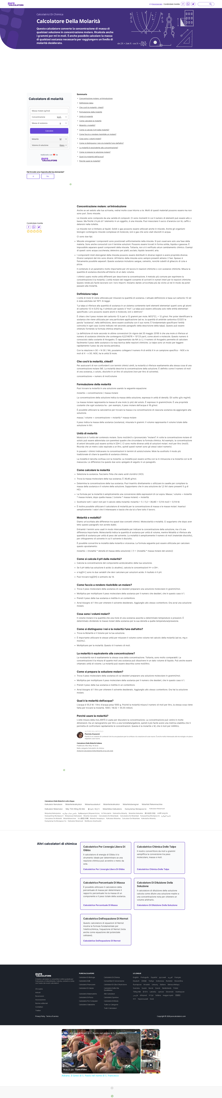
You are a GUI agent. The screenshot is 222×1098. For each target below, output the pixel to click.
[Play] (150, 1054)
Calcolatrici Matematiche (88, 994)
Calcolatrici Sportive (111, 997)
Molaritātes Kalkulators (112, 809)
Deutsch (136, 981)
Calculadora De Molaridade (108, 816)
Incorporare (157, 4)
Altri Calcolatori (109, 994)
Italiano (163, 984)
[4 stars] (37, 231)
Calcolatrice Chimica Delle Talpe (153, 869)
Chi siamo (39, 989)
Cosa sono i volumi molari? (90, 139)
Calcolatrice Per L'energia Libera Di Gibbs (104, 869)
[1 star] (28, 231)
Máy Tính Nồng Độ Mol (75, 809)
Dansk (157, 988)
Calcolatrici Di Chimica (50, 14)
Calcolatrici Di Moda (111, 1001)
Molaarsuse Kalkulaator (73, 816)
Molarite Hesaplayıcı (97, 818)
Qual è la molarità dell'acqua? (91, 156)
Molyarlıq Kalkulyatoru (53, 813)
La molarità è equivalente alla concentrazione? (98, 148)
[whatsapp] (188, 4)
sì (33, 176)
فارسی (135, 995)
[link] (65, 1033)
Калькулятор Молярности (150, 816)
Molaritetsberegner (131, 804)
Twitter (38, 1010)
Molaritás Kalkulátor (136, 813)
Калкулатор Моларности (135, 809)
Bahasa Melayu (173, 984)
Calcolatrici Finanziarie (87, 984)
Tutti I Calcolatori (110, 1008)
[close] (112, 1088)
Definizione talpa (86, 103)
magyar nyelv (168, 995)
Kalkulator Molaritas (113, 818)
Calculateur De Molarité (53, 818)
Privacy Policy (40, 1016)
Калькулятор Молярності (54, 816)
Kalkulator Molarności (54, 809)
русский (162, 977)
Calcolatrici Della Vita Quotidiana (111, 989)
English (136, 977)
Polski (175, 988)
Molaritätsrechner (69, 818)
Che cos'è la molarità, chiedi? (91, 107)
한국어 (145, 992)
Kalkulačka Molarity (120, 813)
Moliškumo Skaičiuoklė (93, 821)
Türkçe (151, 981)
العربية (170, 977)
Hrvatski (147, 984)
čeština (158, 995)
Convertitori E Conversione (114, 981)
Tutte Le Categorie (111, 1004)
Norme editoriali (41, 1003)
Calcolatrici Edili (84, 981)
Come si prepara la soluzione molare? (94, 152)
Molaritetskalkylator (73, 804)
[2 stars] (31, 231)
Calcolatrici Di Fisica (86, 997)
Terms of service (52, 1016)
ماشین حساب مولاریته (69, 813)
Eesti (152, 999)
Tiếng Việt (137, 992)
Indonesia (160, 981)
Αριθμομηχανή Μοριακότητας (89, 813)
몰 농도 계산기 (94, 809)
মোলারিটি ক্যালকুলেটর (162, 813)
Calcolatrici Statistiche (87, 1004)
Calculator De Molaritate (131, 818)
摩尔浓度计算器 (150, 813)
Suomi (144, 988)
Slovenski (169, 992)
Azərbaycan (179, 992)
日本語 (143, 981)
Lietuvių (155, 984)
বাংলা (134, 999)
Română (169, 981)
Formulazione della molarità (90, 112)
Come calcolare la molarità (90, 121)
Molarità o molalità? (87, 125)
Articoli (37, 992)
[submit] (210, 4)
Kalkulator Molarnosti (157, 809)
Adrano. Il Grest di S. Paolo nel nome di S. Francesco (98, 1033)
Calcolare (49, 131)
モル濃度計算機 (83, 818)
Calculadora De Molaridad (129, 816)
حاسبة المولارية (166, 816)
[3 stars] (34, 231)
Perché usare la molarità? (89, 161)
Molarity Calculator (90, 816)
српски (161, 992)
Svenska (136, 988)
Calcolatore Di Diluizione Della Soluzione (157, 905)
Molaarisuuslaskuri (92, 804)
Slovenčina (178, 981)
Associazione (40, 1000)
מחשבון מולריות (106, 813)
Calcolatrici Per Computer (88, 1001)
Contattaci (39, 1007)
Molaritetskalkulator (111, 804)
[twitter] (193, 4)
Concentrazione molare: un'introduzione (96, 98)
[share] (135, 1032)
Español (154, 977)
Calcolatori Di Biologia (87, 977)
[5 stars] (40, 231)
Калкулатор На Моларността (55, 821)
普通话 (177, 995)
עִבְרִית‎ (151, 995)
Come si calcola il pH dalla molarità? (94, 130)
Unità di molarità (86, 116)
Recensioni (39, 996)
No (48, 176)
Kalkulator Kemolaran (53, 804)
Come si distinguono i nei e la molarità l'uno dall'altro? (101, 143)
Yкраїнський (143, 999)
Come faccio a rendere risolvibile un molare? (97, 134)
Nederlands (166, 988)
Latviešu (153, 992)
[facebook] (183, 4)
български (137, 984)
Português (145, 977)
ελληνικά (143, 995)
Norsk (151, 988)
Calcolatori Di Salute (86, 988)
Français (178, 977)
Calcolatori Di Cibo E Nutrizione (115, 984)
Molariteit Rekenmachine (152, 804)
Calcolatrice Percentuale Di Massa (100, 905)
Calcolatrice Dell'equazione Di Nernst (102, 940)
